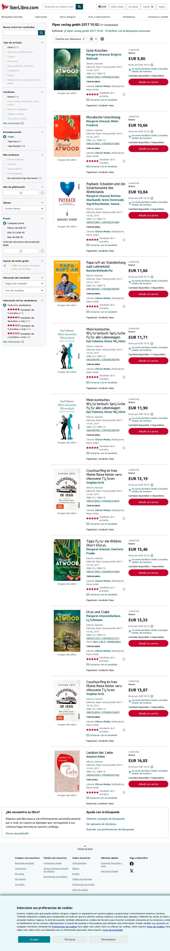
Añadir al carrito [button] (148, 82)
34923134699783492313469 (102, 222)
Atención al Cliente (109, 871)
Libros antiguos (68, 16)
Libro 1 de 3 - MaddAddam (107, 641)
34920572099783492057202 (102, 774)
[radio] (4, 141)
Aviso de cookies (80, 889)
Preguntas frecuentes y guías (111, 864)
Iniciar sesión (117, 6)
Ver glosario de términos (101, 824)
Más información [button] (11, 341)
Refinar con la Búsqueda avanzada (129, 30)
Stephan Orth (95, 482)
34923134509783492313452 (102, 76)
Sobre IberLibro (79, 863)
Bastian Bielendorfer (99, 270)
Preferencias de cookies (64, 926)
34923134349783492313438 (102, 571)
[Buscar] (79, 6)
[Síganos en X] (132, 871)
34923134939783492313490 (102, 143)
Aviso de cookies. (156, 926)
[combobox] (59, 6)
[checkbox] (4, 47)
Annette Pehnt (95, 756)
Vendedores (129, 16)
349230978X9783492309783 (102, 288)
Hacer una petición (17, 833)
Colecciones (41, 16)
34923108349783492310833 (102, 500)
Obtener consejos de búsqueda (105, 818)
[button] (41, 33)
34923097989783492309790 (102, 359)
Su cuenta (133, 6)
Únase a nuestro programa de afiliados (56, 870)
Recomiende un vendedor (55, 876)
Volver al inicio (85, 848)
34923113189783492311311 (102, 638)
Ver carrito (20, 884)
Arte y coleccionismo (99, 16)
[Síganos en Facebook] (132, 864)
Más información (11, 123)
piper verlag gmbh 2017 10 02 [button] (85, 30)
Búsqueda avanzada (12, 16)
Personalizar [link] (108, 939)
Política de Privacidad (82, 879)
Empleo (76, 874)
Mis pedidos (20, 879)
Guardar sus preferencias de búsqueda (110, 829)
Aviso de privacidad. (113, 929)
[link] (102, 39)
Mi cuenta (19, 874)
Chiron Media (102, 86)
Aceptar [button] (34, 939)
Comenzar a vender (158, 16)
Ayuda (162, 6)
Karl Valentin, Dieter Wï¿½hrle (105, 341)
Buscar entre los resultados (19, 27)
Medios (75, 868)
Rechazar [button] (70, 939)
